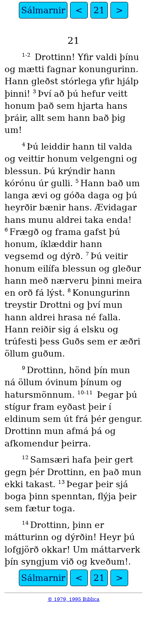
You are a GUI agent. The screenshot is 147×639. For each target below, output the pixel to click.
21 (99, 10)
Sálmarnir (43, 10)
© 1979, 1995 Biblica (73, 599)
